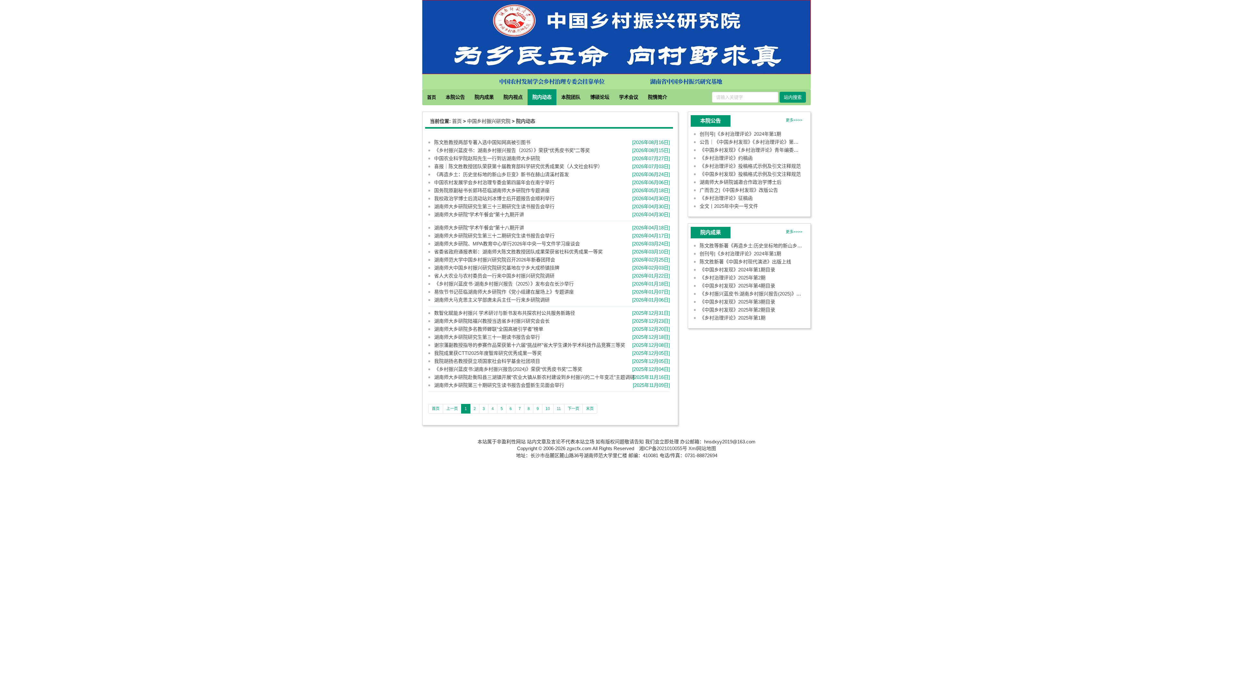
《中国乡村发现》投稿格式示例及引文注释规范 (750, 174)
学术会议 (628, 97)
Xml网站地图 (702, 448)
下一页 (573, 409)
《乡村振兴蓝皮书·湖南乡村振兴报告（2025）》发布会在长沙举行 (504, 284)
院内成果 (484, 97)
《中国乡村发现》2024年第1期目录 (737, 269)
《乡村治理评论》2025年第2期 (732, 277)
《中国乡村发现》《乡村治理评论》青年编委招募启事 (756, 150)
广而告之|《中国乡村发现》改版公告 (739, 190)
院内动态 (542, 97)
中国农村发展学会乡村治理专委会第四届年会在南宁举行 (494, 182)
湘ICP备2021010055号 (663, 448)
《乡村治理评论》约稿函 (726, 158)
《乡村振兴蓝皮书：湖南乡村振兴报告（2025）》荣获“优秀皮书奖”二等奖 (512, 150)
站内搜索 (793, 97)
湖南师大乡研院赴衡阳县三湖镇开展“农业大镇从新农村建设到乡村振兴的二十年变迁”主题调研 (534, 377)
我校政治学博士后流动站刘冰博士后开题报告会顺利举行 (494, 198)
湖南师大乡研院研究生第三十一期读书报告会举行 (487, 337)
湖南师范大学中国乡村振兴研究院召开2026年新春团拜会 (494, 260)
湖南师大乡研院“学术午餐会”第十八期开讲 (479, 228)
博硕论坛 (599, 97)
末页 (590, 409)
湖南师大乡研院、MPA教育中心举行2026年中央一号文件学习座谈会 (507, 244)
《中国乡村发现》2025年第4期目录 (737, 285)
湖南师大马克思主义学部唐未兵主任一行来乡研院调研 (492, 300)
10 (548, 409)
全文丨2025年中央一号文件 (729, 206)
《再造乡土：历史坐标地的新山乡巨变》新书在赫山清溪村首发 (501, 174)
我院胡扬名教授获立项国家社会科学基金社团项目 (487, 361)
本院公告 (455, 97)
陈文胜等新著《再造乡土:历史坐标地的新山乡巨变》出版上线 (765, 245)
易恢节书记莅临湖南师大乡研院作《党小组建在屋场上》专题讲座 (504, 292)
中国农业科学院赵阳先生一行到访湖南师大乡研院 (487, 158)
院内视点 (513, 97)
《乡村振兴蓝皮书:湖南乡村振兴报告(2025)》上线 (753, 293)
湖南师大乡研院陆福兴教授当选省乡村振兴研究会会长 (492, 321)
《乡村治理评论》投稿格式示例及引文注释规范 (750, 166)
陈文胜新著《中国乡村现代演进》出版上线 (745, 261)
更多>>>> (794, 120)
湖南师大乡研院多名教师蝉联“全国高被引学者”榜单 (488, 329)
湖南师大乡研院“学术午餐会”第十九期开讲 (479, 215)
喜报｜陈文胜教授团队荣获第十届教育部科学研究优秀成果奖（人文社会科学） (518, 166)
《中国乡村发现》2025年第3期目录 (737, 301)
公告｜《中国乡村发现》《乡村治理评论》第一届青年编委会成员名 (771, 142)
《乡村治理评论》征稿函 (726, 198)
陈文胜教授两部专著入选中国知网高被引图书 (482, 142)
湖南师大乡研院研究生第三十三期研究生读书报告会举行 (494, 207)
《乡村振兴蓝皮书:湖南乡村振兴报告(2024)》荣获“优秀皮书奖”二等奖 (508, 369)
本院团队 (571, 97)
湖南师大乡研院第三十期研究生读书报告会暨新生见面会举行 (499, 385)
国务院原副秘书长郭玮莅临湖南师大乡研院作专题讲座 (492, 190)
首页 (431, 97)
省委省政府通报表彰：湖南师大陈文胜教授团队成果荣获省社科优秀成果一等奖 (518, 252)
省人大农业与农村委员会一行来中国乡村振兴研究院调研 (494, 276)
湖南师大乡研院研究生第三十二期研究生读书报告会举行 (494, 236)
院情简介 (657, 97)
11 (559, 409)
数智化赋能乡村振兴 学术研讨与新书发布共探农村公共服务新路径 (504, 313)
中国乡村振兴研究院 (489, 121)
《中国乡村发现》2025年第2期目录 (737, 309)
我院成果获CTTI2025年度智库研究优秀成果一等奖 (488, 353)
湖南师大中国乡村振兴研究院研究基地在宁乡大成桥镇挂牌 (496, 268)
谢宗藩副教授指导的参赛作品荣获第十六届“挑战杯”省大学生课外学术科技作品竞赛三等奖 (529, 345)
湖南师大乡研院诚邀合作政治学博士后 (741, 182)
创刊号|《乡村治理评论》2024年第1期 (740, 134)
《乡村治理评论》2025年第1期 (732, 318)
